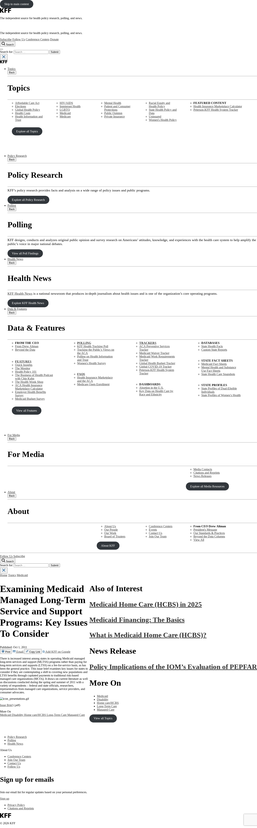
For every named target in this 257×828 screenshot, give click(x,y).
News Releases (202, 476)
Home (3, 575)
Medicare (65, 116)
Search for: (7, 51)
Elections (20, 106)
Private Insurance (114, 116)
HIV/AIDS (66, 103)
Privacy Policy (16, 805)
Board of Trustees (114, 536)
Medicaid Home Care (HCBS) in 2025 (145, 604)
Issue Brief (6, 705)
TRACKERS (147, 343)
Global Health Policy (27, 109)
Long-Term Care (57, 714)
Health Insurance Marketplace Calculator (217, 106)
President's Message (205, 529)
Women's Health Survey (91, 363)
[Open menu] (1, 49)
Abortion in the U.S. (151, 387)
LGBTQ (65, 109)
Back (12, 72)
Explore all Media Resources (207, 486)
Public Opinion (113, 113)
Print (7, 651)
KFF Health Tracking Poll (92, 346)
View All (198, 539)
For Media (14, 435)
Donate (54, 39)
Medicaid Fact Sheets (214, 364)
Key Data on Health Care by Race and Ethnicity (156, 392)
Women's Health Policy (163, 119)
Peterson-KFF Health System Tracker (215, 109)
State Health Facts (212, 346)
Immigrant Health (70, 106)
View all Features (26, 410)
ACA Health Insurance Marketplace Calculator (29, 387)
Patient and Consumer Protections (117, 108)
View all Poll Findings (25, 253)
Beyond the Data (25, 349)
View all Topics (103, 718)
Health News (15, 259)
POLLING (84, 343)
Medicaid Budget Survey (30, 398)
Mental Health (112, 103)
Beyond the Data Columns (209, 536)
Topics (11, 68)
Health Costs (22, 113)
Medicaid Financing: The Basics (137, 620)
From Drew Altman (26, 346)
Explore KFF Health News (28, 303)
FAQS (81, 374)
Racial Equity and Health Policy (159, 104)
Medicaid (65, 113)
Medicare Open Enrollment (93, 384)
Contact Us (155, 533)
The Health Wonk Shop (29, 381)
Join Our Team (158, 536)
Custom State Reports (214, 349)
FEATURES (23, 361)
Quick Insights (23, 365)
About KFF (108, 545)
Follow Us (18, 39)
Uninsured (155, 116)
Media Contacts (202, 469)
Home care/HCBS (35, 714)
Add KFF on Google (57, 651)
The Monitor (22, 368)
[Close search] (4, 57)
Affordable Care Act (27, 103)
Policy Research (17, 155)
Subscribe (6, 39)
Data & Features (17, 308)
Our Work (110, 533)
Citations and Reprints (206, 472)
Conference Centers (37, 39)
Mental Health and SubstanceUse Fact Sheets (218, 369)
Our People (111, 529)
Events (153, 529)
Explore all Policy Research (28, 199)
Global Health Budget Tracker (157, 363)
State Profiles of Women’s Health (221, 395)
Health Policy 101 (25, 371)
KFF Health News (20, 293)
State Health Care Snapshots (218, 374)
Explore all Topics (27, 131)
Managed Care (76, 714)
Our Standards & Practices (209, 533)
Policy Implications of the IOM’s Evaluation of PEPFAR (173, 667)
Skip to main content (16, 4)
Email (20, 651)
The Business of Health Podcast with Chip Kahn (34, 376)
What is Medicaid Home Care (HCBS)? (148, 635)
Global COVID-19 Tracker (155, 366)
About (11, 492)
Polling (12, 205)
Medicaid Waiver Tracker (154, 353)
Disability (18, 714)
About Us (110, 526)
